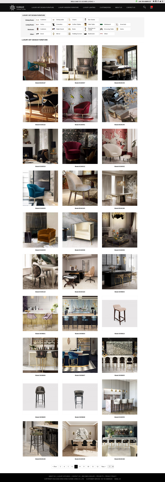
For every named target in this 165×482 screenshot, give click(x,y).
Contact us (130, 7)
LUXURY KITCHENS (63, 476)
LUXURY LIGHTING (89, 7)
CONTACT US (76, 476)
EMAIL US (117, 479)
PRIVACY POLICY (110, 476)
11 (93, 466)
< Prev (55, 466)
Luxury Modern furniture (68, 7)
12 (97, 466)
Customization (105, 7)
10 (88, 466)
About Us (118, 7)
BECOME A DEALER (88, 476)
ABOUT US (52, 476)
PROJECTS (100, 476)
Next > (103, 466)
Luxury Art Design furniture (43, 7)
